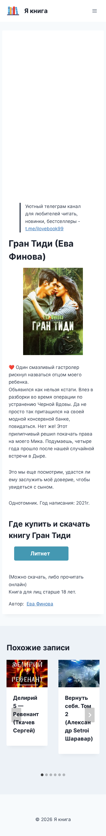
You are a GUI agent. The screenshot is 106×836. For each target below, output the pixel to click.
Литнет (40, 553)
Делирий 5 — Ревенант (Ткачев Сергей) (26, 714)
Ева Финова (40, 604)
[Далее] (90, 715)
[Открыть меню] (94, 11)
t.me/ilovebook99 (44, 228)
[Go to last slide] (16, 715)
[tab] (42, 774)
